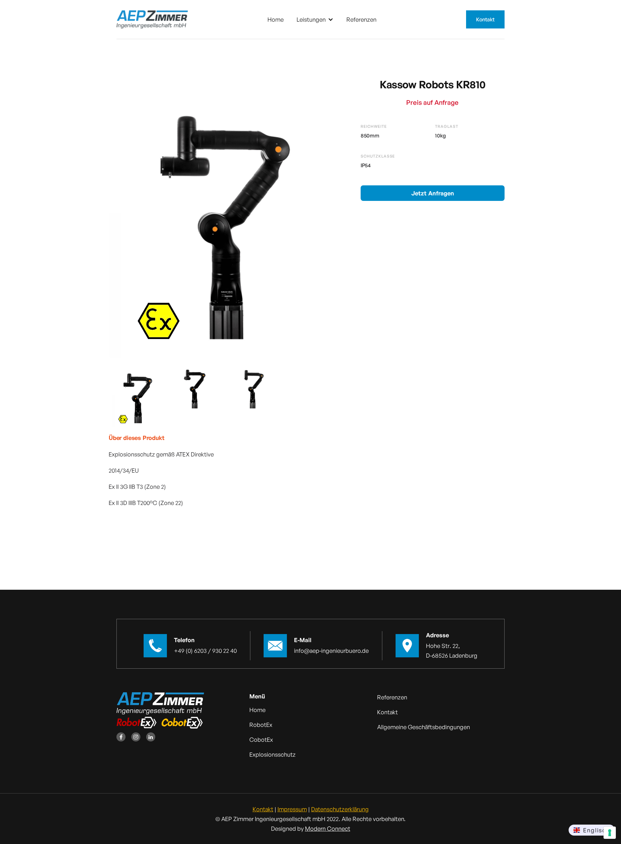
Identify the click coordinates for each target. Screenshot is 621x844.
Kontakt (485, 19)
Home (275, 19)
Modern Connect (327, 828)
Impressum (292, 809)
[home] (152, 19)
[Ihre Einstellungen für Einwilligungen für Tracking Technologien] (610, 833)
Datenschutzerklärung (340, 809)
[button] (315, 19)
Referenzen (361, 19)
